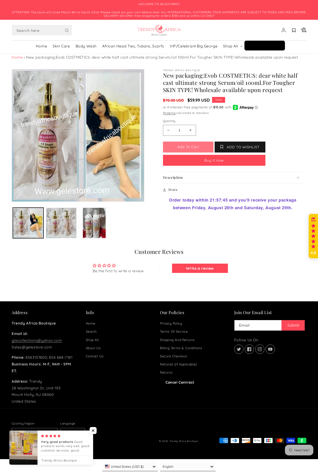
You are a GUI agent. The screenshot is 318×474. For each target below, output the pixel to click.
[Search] (67, 30)
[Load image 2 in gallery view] (61, 223)
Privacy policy (171, 323)
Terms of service (174, 331)
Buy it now (214, 160)
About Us (93, 348)
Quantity (169, 121)
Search (91, 331)
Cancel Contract (180, 382)
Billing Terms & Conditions (181, 348)
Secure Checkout (173, 356)
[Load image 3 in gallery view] (94, 223)
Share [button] (173, 190)
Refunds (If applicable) (178, 364)
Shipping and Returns (177, 340)
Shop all (92, 340)
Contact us (95, 356)
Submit (293, 325)
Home (17, 57)
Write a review (199, 268)
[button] (42, 30)
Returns (166, 372)
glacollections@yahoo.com (37, 340)
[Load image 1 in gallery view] (28, 223)
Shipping (169, 113)
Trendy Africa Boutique (183, 441)
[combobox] (42, 30)
